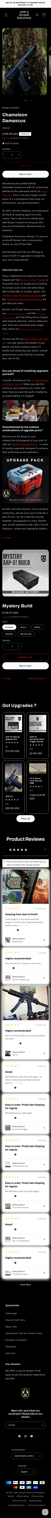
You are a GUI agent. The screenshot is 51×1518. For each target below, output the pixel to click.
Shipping (6, 138)
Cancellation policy (16, 1505)
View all (25, 818)
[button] (6, 14)
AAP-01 (9, 796)
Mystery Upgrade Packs (24, 444)
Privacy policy (38, 1496)
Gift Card (10, 1353)
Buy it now (26, 174)
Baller (37, 627)
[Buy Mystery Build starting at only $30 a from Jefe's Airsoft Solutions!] (25, 503)
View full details (36, 678)
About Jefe (11, 1327)
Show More (23, 926)
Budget (9, 627)
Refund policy (23, 1496)
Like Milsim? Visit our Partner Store (23, 1333)
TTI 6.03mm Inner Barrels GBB (36, 780)
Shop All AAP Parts (15, 1320)
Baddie (9, 634)
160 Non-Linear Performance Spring (21, 295)
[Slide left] (19, 101)
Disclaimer (10, 1346)
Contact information (37, 1505)
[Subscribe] (42, 1425)
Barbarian (26, 634)
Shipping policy (35, 1501)
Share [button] (8, 537)
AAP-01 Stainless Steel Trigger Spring (37, 739)
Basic (24, 627)
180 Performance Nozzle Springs (24, 299)
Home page (11, 1313)
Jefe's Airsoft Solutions (24, 1493)
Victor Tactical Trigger (33, 280)
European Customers (16, 1340)
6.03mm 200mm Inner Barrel (17, 313)
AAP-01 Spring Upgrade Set (12, 738)
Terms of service (19, 1501)
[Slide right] (32, 101)
